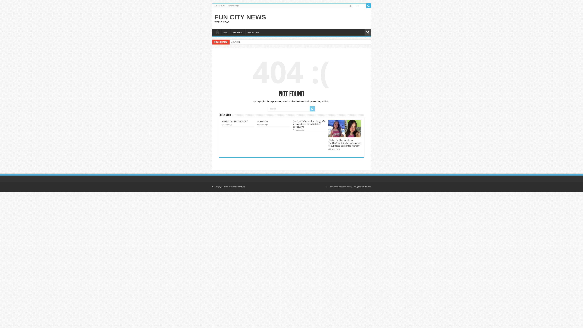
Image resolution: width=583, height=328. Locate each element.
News (225, 32)
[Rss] (350, 6)
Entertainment (238, 32)
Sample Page (233, 6)
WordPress (346, 187)
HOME (218, 32)
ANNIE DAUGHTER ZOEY (235, 121)
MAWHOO (235, 42)
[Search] (368, 5)
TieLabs (367, 187)
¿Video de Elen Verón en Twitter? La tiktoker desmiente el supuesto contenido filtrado (344, 143)
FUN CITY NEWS (240, 17)
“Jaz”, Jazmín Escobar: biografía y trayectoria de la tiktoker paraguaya (309, 124)
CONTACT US (219, 6)
